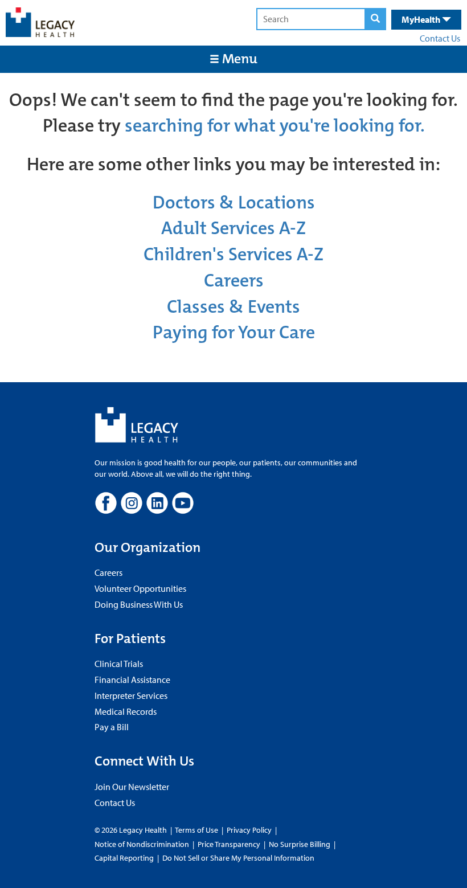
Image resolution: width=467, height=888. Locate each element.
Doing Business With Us (139, 604)
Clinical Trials (119, 663)
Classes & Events (233, 306)
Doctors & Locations (234, 202)
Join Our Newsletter (132, 786)
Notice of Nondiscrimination (142, 844)
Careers (234, 280)
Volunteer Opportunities (140, 588)
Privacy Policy (249, 830)
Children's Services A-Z (233, 254)
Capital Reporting (124, 858)
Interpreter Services (131, 695)
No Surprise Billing (299, 844)
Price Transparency (229, 844)
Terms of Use (197, 830)
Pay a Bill (112, 727)
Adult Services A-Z (233, 228)
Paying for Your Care (234, 332)
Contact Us (440, 38)
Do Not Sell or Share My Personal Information (238, 858)
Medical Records (126, 711)
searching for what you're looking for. (275, 125)
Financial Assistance (132, 679)
